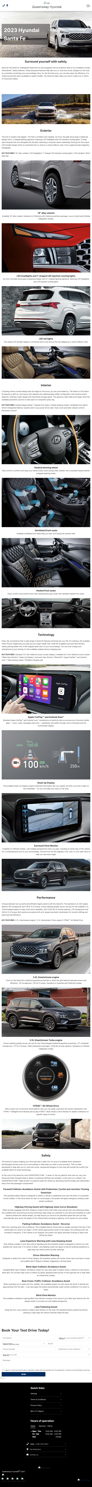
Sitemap (34, 1394)
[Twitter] (9, 1480)
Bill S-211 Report (37, 1411)
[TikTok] (23, 1480)
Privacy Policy (36, 1405)
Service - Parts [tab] (45, 1426)
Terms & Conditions (38, 1399)
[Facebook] (4, 1480)
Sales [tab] (33, 1426)
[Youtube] (19, 1480)
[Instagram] (14, 1480)
